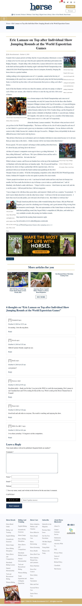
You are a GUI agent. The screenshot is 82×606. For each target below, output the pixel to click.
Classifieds (57, 565)
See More (41, 297)
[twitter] (67, 2)
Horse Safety (34, 575)
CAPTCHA (10, 494)
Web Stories (57, 569)
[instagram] (74, 2)
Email (8, 481)
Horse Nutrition (34, 566)
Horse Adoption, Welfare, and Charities (35, 526)
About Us (57, 526)
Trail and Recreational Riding (9, 576)
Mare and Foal (34, 584)
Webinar (29, 14)
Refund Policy (58, 562)
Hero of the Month (57, 14)
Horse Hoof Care (35, 554)
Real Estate (67, 14)
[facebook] (64, 2)
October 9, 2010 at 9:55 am (17, 385)
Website (8, 486)
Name (8, 477)
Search (71, 11)
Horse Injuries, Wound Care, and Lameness (34, 560)
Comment (10, 452)
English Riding (10, 536)
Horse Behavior (34, 532)
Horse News (10, 27)
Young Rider (45, 547)
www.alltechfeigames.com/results (37, 221)
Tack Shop (35, 14)
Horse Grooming (35, 547)
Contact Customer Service (57, 532)
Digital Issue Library (45, 14)
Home (8, 23)
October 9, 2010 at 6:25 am (17, 364)
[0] (60, 2)
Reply (10, 331)
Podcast (23, 14)
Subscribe (70, 6)
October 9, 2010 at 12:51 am (17, 324)
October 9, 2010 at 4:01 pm (17, 430)
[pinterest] (71, 2)
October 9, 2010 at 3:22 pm (17, 410)
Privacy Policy (58, 553)
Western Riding (10, 582)
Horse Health (34, 551)
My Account (16, 14)
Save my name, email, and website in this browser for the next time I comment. (32, 490)
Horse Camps (10, 545)
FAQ (55, 549)
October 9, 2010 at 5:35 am (17, 344)
